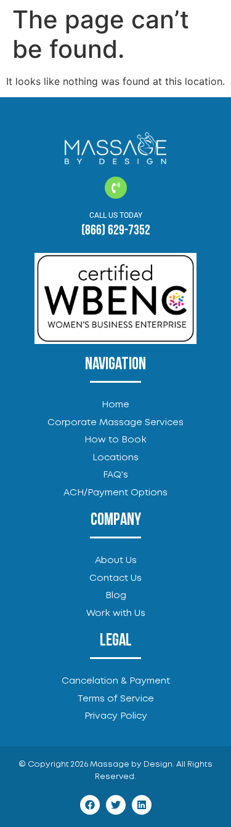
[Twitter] (116, 805)
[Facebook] (90, 805)
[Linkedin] (142, 805)
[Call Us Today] (116, 188)
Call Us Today (115, 215)
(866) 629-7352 (115, 230)
